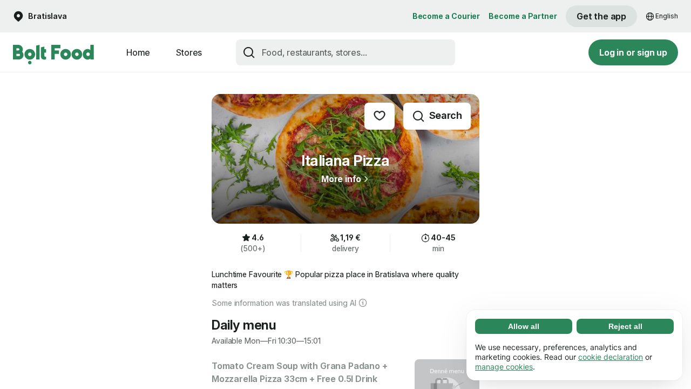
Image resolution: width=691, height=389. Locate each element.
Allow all (523, 326)
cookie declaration (610, 356)
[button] (40, 16)
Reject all (625, 326)
